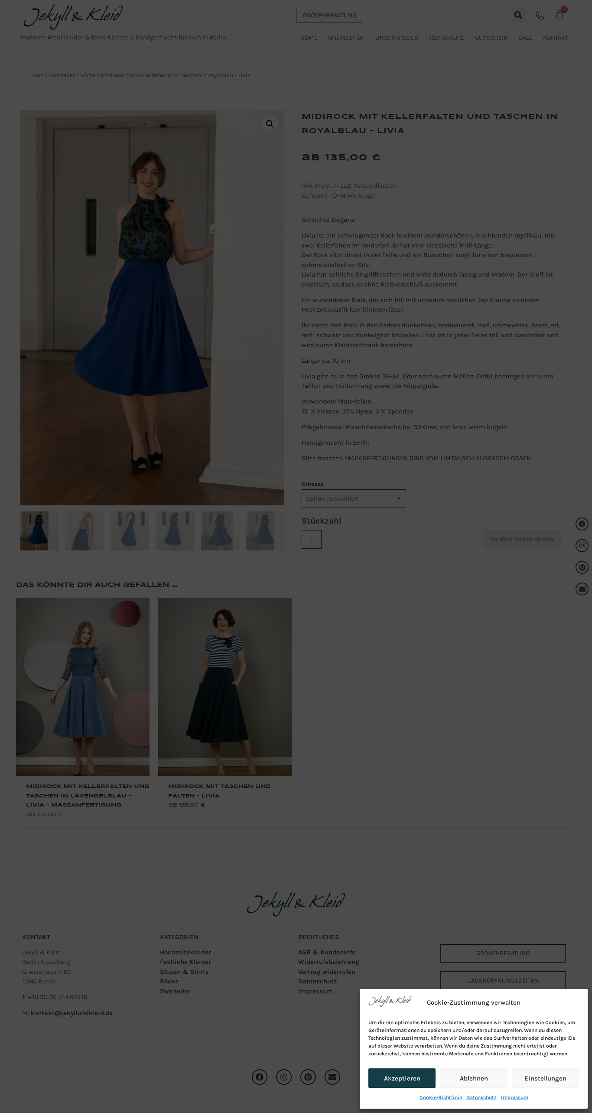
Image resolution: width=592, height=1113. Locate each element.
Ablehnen (474, 1078)
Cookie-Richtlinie (441, 1097)
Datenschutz (481, 1097)
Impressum (514, 1097)
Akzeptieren (402, 1078)
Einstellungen (545, 1078)
